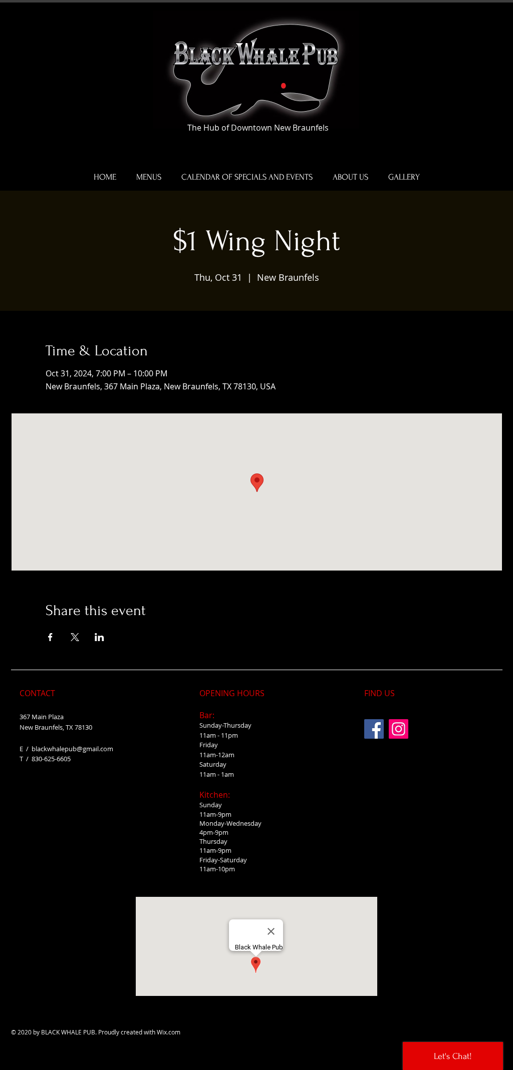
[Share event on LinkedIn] (99, 637)
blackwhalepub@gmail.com (72, 748)
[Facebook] (374, 729)
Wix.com (168, 1032)
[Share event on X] (75, 637)
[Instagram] (398, 729)
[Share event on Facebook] (50, 637)
